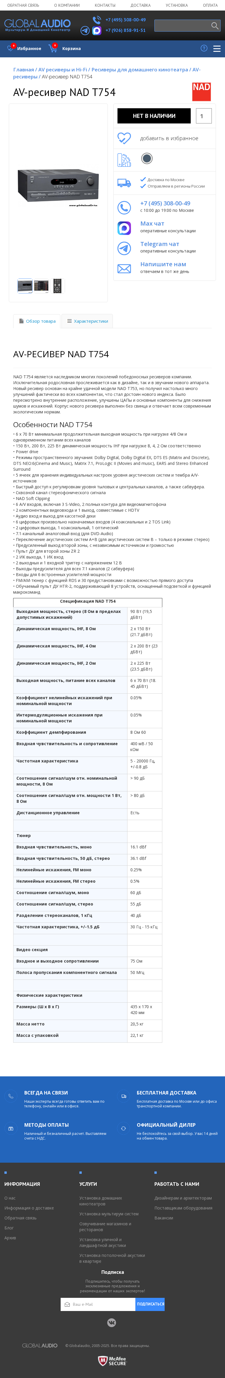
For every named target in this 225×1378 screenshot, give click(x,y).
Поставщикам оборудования (183, 1208)
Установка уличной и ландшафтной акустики (102, 1242)
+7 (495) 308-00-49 (125, 20)
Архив (10, 1237)
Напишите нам (163, 264)
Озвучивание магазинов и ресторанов (105, 1226)
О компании (67, 5)
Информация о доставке (29, 1208)
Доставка (140, 5)
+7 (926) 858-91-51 (125, 30)
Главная (25, 69)
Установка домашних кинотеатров (100, 1201)
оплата (210, 5)
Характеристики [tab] (91, 321)
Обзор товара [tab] (41, 321)
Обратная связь (23, 5)
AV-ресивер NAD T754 (67, 76)
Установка (177, 5)
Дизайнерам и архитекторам (183, 1198)
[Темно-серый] (146, 158)
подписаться (150, 1304)
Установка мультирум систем (109, 1214)
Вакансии (163, 1218)
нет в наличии (154, 116)
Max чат (152, 223)
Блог (9, 1228)
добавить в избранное (169, 138)
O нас (10, 1198)
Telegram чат (159, 244)
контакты (105, 5)
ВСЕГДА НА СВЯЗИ (46, 1093)
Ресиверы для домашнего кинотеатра (141, 69)
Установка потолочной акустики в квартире (112, 1258)
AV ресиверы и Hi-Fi (64, 69)
